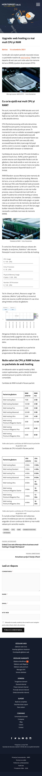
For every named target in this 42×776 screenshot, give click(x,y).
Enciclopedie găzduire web (21, 652)
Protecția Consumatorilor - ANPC (21, 757)
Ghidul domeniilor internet (21, 692)
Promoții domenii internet (21, 690)
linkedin (19, 738)
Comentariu (7, 571)
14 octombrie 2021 (18, 49)
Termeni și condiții (21, 760)
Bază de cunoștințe (21, 702)
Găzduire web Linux (21, 647)
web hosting (25, 57)
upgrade (7, 532)
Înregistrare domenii (21, 681)
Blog (21, 722)
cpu (13, 529)
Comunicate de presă (21, 716)
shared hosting (29, 529)
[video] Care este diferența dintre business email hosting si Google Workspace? (20, 545)
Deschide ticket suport (21, 704)
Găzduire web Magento (21, 664)
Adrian (5, 49)
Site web (5, 612)
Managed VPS (21, 669)
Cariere (21, 725)
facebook (12, 738)
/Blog (18, 4)
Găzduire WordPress (21, 661)
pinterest (27, 738)
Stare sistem (21, 707)
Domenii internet (21, 684)
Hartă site (21, 766)
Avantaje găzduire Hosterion (21, 649)
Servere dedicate (21, 672)
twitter (15, 738)
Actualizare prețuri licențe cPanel (27, 556)
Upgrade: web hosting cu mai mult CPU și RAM (18, 40)
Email (5, 603)
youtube (23, 738)
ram (18, 529)
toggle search (34, 4)
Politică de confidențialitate (21, 763)
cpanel (6, 529)
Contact (21, 727)
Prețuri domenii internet (21, 687)
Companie (21, 719)
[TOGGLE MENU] (38, 4)
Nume (5, 594)
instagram (30, 738)
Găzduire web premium (21, 667)
